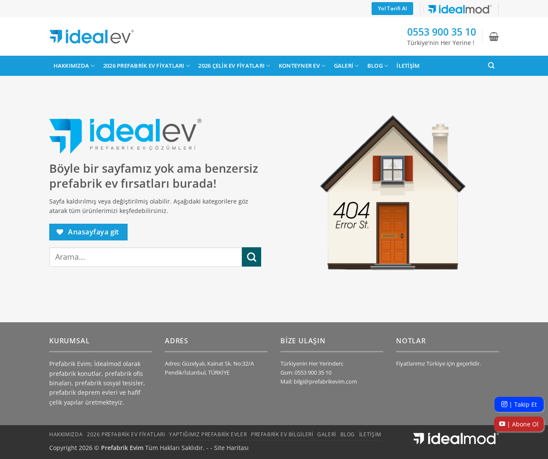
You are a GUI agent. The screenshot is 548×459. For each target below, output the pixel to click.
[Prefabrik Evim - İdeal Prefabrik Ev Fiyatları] (91, 37)
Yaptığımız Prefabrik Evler (208, 434)
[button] (494, 36)
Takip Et (522, 404)
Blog (375, 65)
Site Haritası (231, 448)
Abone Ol (522, 424)
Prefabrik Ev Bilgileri (282, 434)
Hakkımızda (71, 65)
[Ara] (491, 65)
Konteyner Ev (299, 65)
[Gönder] (251, 257)
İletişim (408, 65)
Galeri (344, 65)
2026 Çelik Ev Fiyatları (231, 65)
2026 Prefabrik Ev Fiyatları (144, 65)
